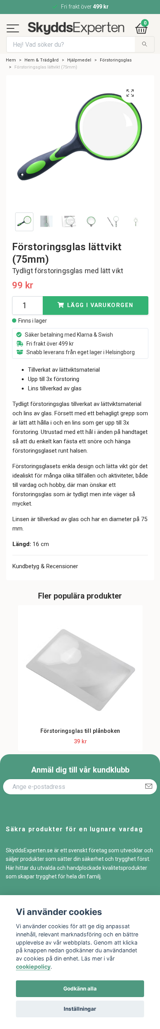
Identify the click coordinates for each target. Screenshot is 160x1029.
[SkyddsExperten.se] (88, 31)
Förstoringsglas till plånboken (80, 749)
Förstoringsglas (116, 78)
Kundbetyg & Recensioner (45, 584)
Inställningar (80, 1009)
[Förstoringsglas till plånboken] (80, 686)
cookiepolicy (33, 966)
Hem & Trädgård (41, 78)
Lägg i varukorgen (100, 323)
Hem (11, 78)
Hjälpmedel (79, 78)
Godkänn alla (80, 988)
